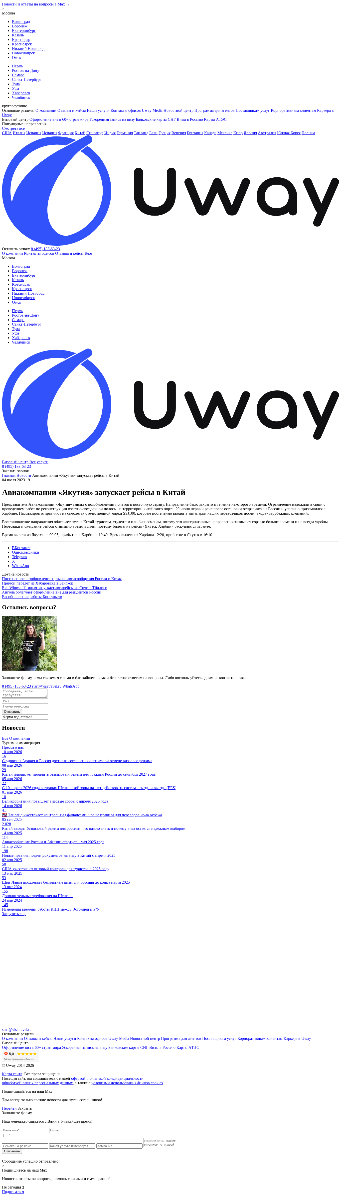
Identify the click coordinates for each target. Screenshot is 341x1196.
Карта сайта (12, 1074)
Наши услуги (98, 110)
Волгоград (21, 21)
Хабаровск (21, 93)
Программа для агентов (214, 110)
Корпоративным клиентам (293, 110)
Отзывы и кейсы (71, 110)
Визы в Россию (190, 119)
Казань (18, 35)
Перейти (9, 1108)
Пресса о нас (13, 747)
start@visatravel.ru (46, 686)
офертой (78, 1078)
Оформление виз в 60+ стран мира (58, 119)
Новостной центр (178, 110)
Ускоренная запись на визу (112, 119)
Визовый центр (15, 462)
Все (5, 738)
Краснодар (21, 39)
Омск (16, 57)
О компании (45, 110)
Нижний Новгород (28, 48)
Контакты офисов (126, 110)
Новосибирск (23, 53)
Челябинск (21, 97)
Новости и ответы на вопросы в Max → (36, 4)
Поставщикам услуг (253, 110)
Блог (89, 253)
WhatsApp (70, 686)
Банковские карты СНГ (156, 119)
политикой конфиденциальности (115, 1078)
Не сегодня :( (13, 1187)
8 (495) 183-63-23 (45, 249)
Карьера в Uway (297, 1038)
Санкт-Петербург (26, 79)
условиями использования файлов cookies (127, 1083)
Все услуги (38, 462)
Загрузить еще (14, 914)
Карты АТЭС (215, 119)
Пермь (17, 66)
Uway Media (152, 110)
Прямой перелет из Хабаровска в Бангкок (37, 583)
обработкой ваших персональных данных (37, 1083)
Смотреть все (13, 128)
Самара (18, 75)
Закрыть (25, 1108)
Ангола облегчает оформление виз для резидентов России (51, 592)
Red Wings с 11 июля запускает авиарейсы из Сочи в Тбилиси (54, 588)
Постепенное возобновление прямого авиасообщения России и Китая (62, 579)
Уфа (15, 88)
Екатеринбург (24, 30)
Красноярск (22, 44)
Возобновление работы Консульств (32, 597)
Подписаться (13, 1192)
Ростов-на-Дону (25, 70)
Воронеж (19, 26)
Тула (16, 84)
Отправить (12, 712)
